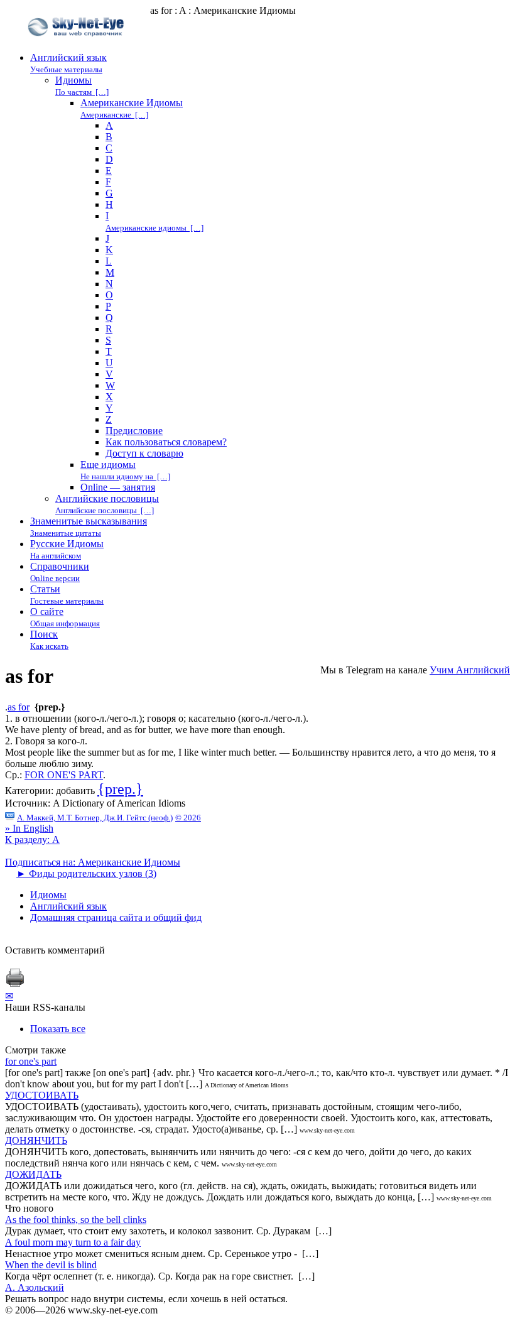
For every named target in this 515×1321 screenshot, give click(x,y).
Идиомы (48, 894)
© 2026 (188, 817)
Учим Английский (470, 670)
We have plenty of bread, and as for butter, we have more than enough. (145, 729)
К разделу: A (32, 839)
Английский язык (68, 906)
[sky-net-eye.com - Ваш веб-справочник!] (77, 46)
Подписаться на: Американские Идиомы (92, 862)
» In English (29, 828)
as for (19, 707)
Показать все (57, 1028)
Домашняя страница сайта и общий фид (116, 917)
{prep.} (120, 789)
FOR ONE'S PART (63, 774)
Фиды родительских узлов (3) (86, 873)
